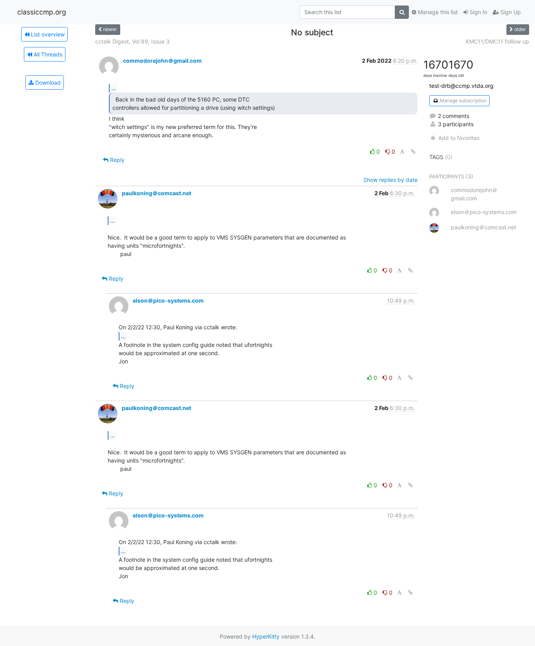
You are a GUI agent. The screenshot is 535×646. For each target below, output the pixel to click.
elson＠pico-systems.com (168, 300)
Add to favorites (458, 137)
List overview (47, 34)
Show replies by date (390, 179)
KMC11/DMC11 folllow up (497, 41)
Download (47, 82)
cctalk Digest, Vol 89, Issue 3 (132, 41)
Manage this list (437, 12)
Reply (116, 159)
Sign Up (510, 12)
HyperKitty (266, 636)
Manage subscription (462, 100)
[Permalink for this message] (413, 151)
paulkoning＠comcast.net (156, 193)
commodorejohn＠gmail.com (162, 60)
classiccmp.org (41, 12)
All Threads (47, 54)
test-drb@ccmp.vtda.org (461, 85)
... (113, 88)
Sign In (477, 12)
